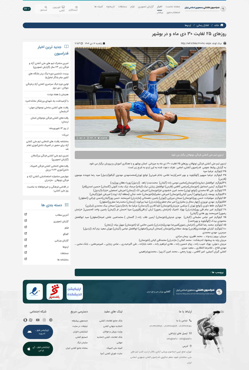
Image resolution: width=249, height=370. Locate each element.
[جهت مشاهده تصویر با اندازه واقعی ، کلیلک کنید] (150, 97)
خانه (216, 25)
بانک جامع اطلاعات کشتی (110, 320)
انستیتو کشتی (81, 337)
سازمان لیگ (82, 342)
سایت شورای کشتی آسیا (111, 353)
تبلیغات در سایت (80, 326)
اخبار (159, 7)
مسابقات (122, 7)
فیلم (132, 7)
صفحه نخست (173, 7)
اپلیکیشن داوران (80, 331)
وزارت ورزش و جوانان (112, 331)
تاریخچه (110, 7)
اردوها (188, 25)
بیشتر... (159, 12)
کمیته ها (98, 7)
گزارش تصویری (146, 7)
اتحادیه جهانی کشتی (112, 326)
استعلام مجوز (173, 12)
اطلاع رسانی (203, 25)
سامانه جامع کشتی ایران (77, 348)
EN (25, 9)
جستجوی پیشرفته (80, 320)
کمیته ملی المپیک (114, 348)
